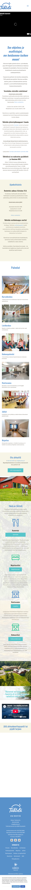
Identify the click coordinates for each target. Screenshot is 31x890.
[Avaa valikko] (28, 5)
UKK (23, 856)
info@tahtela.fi (20, 461)
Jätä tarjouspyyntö (15, 470)
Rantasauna (8, 853)
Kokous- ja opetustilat (19, 853)
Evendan (16, 125)
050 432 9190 (10, 461)
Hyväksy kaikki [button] (16, 886)
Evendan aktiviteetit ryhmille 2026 (18, 151)
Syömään (15, 535)
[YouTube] (19, 840)
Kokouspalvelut (10, 850)
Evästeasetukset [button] (6, 886)
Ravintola (9, 856)
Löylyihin (15, 606)
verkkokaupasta (19, 225)
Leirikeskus (22, 848)
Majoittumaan (15, 569)
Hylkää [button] (22, 886)
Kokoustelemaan (15, 639)
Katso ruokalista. (19, 102)
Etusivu (7, 848)
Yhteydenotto (15, 859)
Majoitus (18, 850)
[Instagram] (11, 840)
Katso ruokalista (15, 215)
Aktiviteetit (17, 856)
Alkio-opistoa (19, 874)
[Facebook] (15, 840)
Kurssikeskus (14, 848)
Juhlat (23, 850)
